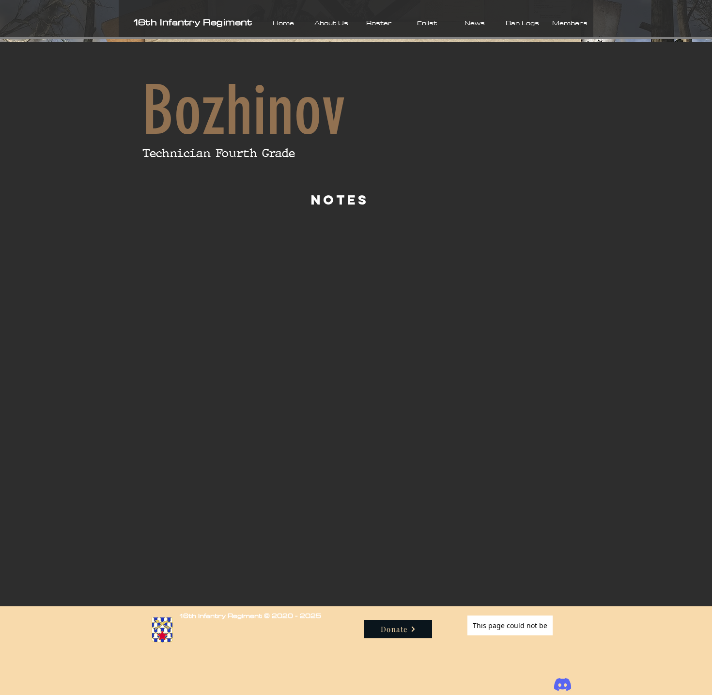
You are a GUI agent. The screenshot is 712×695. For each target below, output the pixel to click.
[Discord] (562, 684)
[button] (331, 23)
